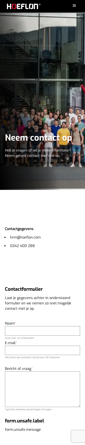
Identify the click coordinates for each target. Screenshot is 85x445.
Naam (10, 323)
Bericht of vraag (18, 368)
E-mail (10, 343)
